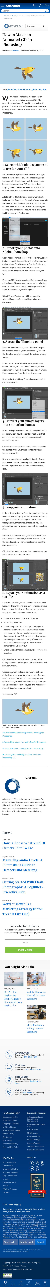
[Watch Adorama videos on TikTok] (36, 1169)
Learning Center (9, 1182)
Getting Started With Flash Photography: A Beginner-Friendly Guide (22, 887)
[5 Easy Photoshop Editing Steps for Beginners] (36, 1012)
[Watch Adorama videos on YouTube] (31, 1169)
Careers (6, 1192)
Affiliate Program (10, 1189)
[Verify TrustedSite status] (8, 1275)
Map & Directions (10, 1175)
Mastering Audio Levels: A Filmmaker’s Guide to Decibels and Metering (22, 865)
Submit (40, 1242)
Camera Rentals (33, 1143)
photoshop (12, 89)
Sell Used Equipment (35, 1146)
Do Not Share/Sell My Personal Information (18, 1269)
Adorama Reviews (10, 1172)
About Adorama (9, 1162)
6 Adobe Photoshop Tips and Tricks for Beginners (24, 742)
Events (6, 1179)
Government (32, 1121)
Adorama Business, (35, 1117)
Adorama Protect (34, 1136)
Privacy (16, 1266)
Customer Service (10, 1117)
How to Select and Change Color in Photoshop (22, 748)
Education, (31, 1119)
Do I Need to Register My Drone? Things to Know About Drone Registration (13, 999)
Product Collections (35, 1150)
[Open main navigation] (2, 5)
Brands (6, 1185)
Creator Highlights (10, 1169)
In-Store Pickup (9, 1127)
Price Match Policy (10, 1144)
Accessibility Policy (11, 1147)
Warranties (7, 1140)
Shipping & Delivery (11, 1123)
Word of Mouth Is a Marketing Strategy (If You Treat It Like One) (22, 909)
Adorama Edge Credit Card (36, 1125)
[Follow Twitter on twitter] (41, 1164)
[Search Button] (46, 10)
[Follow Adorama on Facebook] (31, 1164)
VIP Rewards (32, 1129)
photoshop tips (39, 89)
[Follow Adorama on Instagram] (36, 1164)
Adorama (15, 50)
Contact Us (7, 1137)
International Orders (11, 1130)
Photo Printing (33, 1140)
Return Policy (8, 1134)
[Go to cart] (47, 6)
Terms (23, 1266)
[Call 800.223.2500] (34, 5)
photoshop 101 (24, 89)
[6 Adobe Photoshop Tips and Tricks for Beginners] (36, 979)
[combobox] (25, 10)
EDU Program (32, 1133)
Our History (8, 1165)
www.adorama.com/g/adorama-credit (12, 1251)
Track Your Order (10, 1120)
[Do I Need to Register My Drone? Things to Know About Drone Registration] (13, 979)
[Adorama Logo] (13, 6)
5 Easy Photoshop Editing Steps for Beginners (35, 1028)
